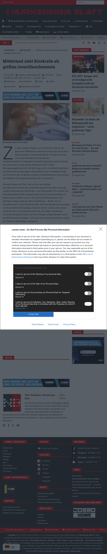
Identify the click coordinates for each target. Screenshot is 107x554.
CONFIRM (33, 314)
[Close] (101, 230)
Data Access (53, 324)
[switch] (88, 274)
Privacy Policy (69, 324)
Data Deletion (38, 324)
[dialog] (53, 277)
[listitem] (53, 267)
